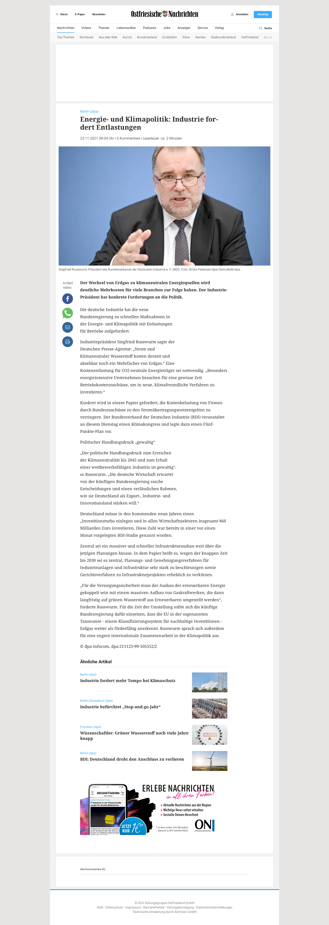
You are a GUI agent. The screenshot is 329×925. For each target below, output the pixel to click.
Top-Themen (65, 37)
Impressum (133, 907)
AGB (100, 907)
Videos (86, 28)
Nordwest (86, 37)
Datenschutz (114, 907)
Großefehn (169, 37)
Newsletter (98, 14)
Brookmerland (147, 37)
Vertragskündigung (180, 907)
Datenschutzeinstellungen (214, 907)
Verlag (219, 28)
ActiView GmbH (185, 912)
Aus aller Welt (108, 37)
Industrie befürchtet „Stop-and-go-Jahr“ (120, 706)
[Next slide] (266, 37)
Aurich (127, 37)
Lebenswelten (126, 28)
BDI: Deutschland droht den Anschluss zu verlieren (132, 759)
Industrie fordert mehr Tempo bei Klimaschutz (127, 680)
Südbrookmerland (223, 37)
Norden (200, 37)
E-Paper (80, 14)
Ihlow (186, 37)
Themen (103, 28)
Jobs (166, 28)
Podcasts (149, 28)
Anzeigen (183, 28)
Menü (64, 14)
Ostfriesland (249, 37)
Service (203, 28)
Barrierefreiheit (153, 907)
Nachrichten (65, 28)
